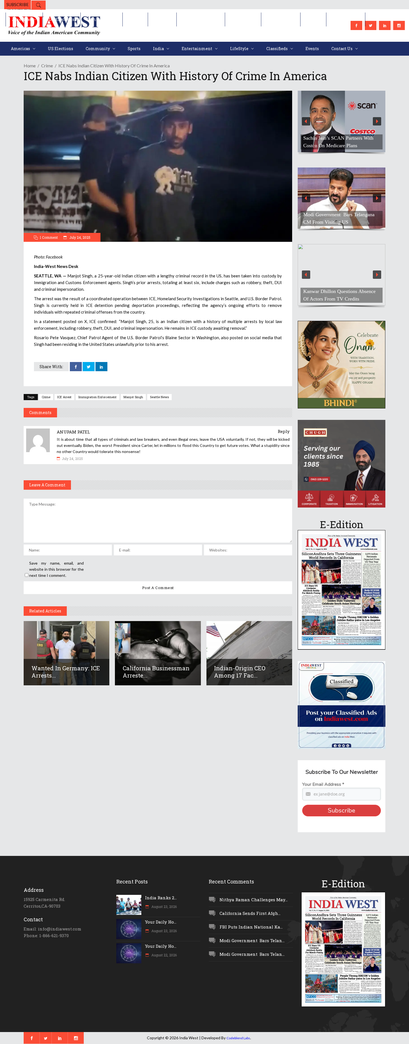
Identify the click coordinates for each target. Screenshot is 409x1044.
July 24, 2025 (79, 237)
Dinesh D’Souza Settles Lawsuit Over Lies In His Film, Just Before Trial (338, 138)
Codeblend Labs (238, 1038)
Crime (47, 65)
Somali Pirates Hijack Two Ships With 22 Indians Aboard (336, 218)
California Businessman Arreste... (156, 671)
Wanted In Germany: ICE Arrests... (65, 671)
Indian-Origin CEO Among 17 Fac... (239, 671)
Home (30, 65)
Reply (284, 431)
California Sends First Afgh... (250, 913)
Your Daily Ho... (160, 922)
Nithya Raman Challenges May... (254, 899)
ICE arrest (64, 397)
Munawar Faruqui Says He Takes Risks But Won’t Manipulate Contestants (337, 291)
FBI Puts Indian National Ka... (251, 927)
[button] (341, 121)
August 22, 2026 (164, 955)
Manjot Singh (133, 397)
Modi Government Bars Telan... (252, 940)
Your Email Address (323, 784)
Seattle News (159, 397)
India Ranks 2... (161, 897)
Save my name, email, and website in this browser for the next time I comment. (56, 569)
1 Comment (49, 237)
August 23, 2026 (164, 906)
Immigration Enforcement (97, 397)
